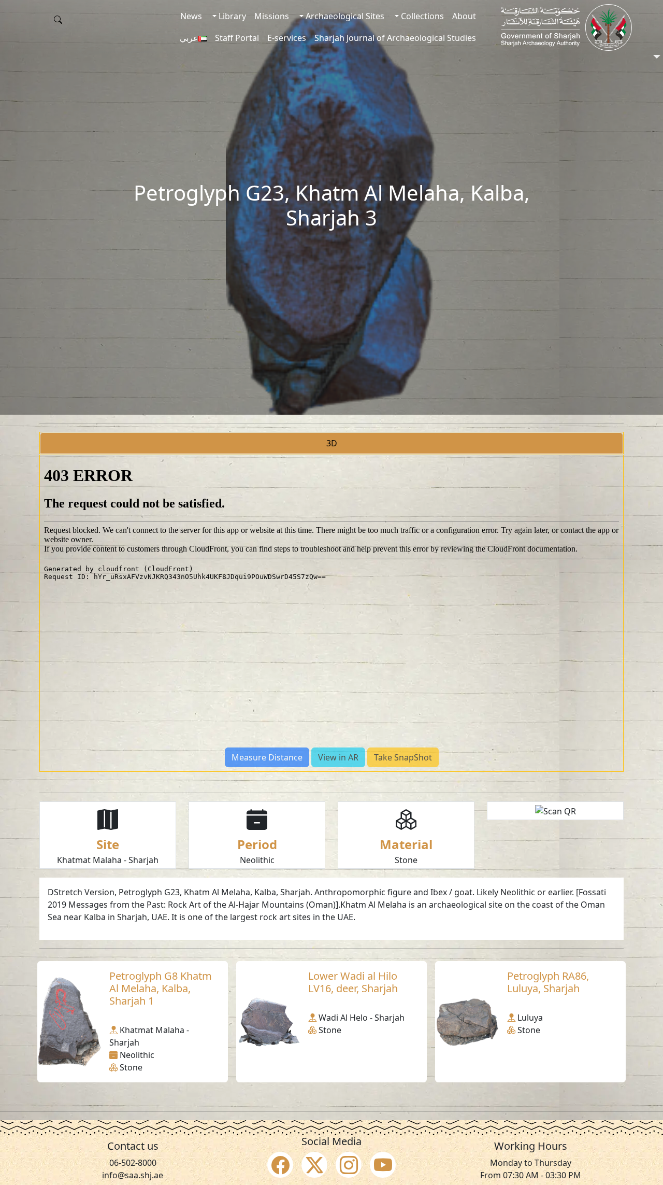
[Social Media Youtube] (383, 1165)
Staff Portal (237, 38)
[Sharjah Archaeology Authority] (566, 27)
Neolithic (257, 860)
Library (231, 16)
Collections (421, 16)
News (191, 16)
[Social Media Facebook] (280, 1165)
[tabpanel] (331, 613)
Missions (271, 16)
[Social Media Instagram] (349, 1165)
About (464, 16)
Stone (406, 860)
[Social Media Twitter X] (314, 1165)
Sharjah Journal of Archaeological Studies (395, 38)
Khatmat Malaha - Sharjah (107, 860)
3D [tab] (331, 443)
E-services (286, 38)
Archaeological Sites (344, 16)
